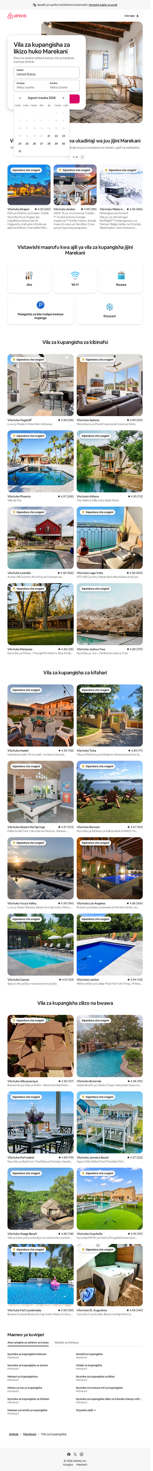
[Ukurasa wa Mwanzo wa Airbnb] (16, 16)
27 (41, 143)
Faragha (68, 1464)
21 (49, 136)
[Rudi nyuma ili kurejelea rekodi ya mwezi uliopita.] (20, 98)
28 (48, 143)
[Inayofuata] (82, 157)
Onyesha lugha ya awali (103, 5)
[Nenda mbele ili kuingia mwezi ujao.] (63, 98)
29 (56, 143)
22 (56, 136)
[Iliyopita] (68, 157)
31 (19, 151)
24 (19, 143)
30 (63, 143)
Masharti (81, 1464)
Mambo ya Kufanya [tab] (67, 1342)
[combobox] (47, 74)
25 (27, 143)
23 (63, 136)
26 (34, 143)
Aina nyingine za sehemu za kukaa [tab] (28, 1342)
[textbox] (30, 87)
